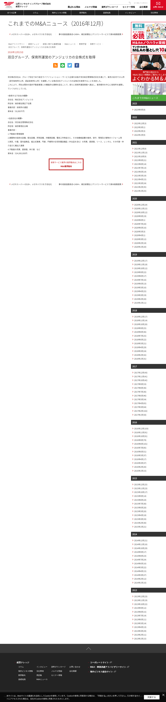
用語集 (39, 675)
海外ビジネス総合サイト (101, 672)
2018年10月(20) (140, 324)
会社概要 (73, 671)
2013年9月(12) (140, 608)
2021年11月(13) (140, 152)
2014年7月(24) (140, 559)
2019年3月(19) (140, 295)
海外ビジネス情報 (59, 13)
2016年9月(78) (140, 440)
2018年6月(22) (140, 339)
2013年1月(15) (140, 638)
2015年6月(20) (140, 507)
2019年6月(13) (140, 283)
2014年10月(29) (140, 548)
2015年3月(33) (140, 519)
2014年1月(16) (140, 582)
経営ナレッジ (33, 44)
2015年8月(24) (140, 500)
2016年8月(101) (140, 443)
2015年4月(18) (140, 515)
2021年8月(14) (140, 164)
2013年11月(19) (140, 600)
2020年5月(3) (139, 231)
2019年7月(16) (140, 279)
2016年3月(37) (140, 463)
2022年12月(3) (140, 123)
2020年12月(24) (140, 204)
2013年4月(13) (140, 627)
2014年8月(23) (140, 555)
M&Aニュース (70, 44)
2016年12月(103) (141, 428)
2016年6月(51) (140, 451)
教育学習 (82, 44)
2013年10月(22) (140, 604)
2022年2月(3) (139, 131)
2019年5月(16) (140, 287)
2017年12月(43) (140, 372)
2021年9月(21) (140, 160)
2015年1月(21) (140, 526)
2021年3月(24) (140, 183)
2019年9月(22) (140, 272)
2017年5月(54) (140, 399)
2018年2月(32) (140, 355)
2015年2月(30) (140, 522)
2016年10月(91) (140, 436)
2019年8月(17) (140, 276)
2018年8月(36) (140, 332)
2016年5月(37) (140, 455)
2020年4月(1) (139, 235)
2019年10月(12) (140, 268)
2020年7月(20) (140, 224)
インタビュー (130, 13)
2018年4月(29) (140, 347)
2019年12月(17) (140, 260)
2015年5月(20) (140, 511)
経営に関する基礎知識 (52, 44)
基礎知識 (106, 13)
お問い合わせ (158, 7)
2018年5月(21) (140, 343)
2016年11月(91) (140, 432)
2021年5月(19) (140, 175)
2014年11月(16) (140, 544)
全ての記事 (11, 13)
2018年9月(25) (140, 328)
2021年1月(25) (140, 190)
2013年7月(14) (140, 615)
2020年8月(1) (139, 220)
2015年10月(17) (140, 492)
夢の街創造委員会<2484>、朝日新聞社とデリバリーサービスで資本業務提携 (90, 34)
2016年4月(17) (140, 459)
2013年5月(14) (140, 623)
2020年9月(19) (140, 216)
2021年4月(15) (140, 179)
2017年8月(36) (140, 387)
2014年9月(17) (140, 552)
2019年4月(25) (140, 291)
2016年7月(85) (140, 447)
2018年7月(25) (140, 335)
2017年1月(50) (140, 414)
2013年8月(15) (140, 611)
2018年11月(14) (140, 320)
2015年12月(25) (140, 484)
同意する (152, 697)
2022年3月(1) (139, 127)
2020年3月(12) (140, 239)
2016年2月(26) (140, 466)
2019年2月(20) (140, 299)
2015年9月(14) (140, 496)
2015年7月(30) (140, 503)
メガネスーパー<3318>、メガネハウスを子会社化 (31, 34)
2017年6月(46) (140, 395)
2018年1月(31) (140, 358)
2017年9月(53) (140, 384)
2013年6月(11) (140, 619)
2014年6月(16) (140, 563)
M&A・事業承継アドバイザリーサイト (108, 667)
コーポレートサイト (141, 3)
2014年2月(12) (140, 578)
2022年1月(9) (139, 135)
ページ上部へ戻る (88, 649)
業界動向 (83, 13)
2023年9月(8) (139, 109)
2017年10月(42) (140, 380)
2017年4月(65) (140, 403)
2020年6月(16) (140, 227)
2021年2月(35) (140, 187)
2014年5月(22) (140, 567)
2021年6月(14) (140, 171)
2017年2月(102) (140, 411)
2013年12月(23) (140, 596)
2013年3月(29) (140, 631)
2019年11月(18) (140, 264)
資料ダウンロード (58, 667)
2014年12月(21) (140, 540)
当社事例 (154, 13)
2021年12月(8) (140, 148)
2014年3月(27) (140, 575)
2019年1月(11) (140, 302)
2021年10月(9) (140, 156)
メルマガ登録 (56, 671)
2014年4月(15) (140, 571)
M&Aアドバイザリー (16, 44)
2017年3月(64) (140, 407)
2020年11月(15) (140, 208)
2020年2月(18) (140, 243)
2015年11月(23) (140, 488)
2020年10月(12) (140, 212)
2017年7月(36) (140, 391)
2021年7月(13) (140, 167)
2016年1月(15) (140, 470)
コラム (35, 13)
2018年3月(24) (140, 351)
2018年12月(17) (140, 316)
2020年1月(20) (140, 246)
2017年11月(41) (140, 376)
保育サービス (95, 44)
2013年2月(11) (140, 634)
